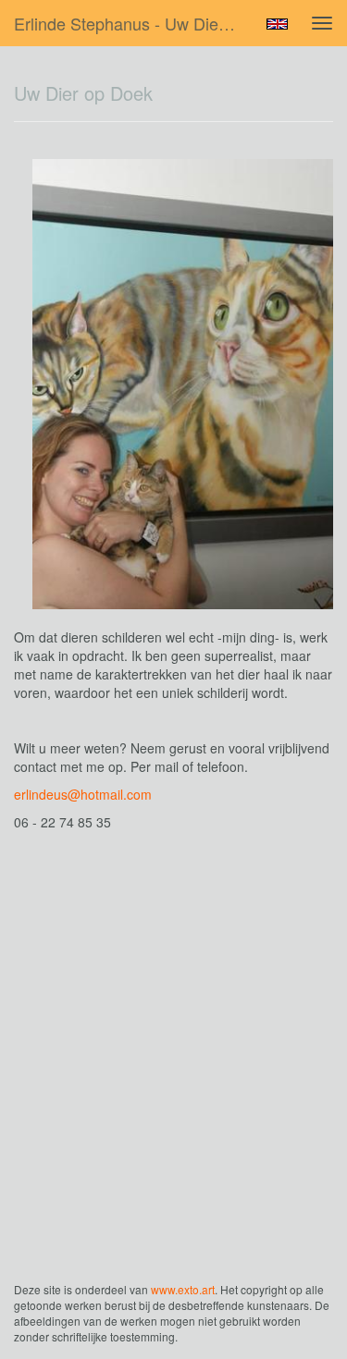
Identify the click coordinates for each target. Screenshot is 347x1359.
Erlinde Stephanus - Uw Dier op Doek (133, 23)
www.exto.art (183, 1289)
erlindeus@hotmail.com (83, 794)
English (277, 24)
